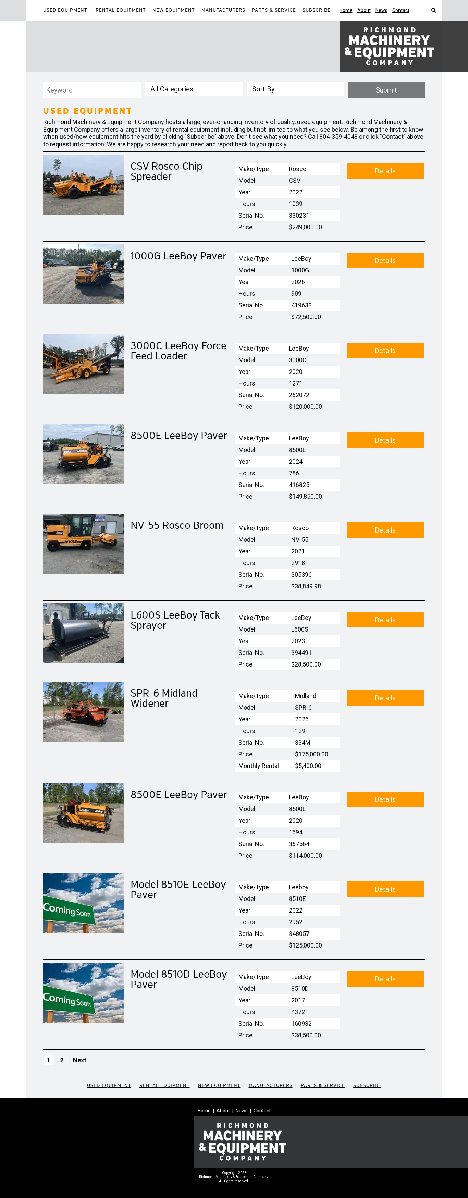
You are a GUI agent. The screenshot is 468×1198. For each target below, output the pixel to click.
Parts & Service (274, 10)
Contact (400, 10)
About (364, 10)
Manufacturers (223, 10)
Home (346, 10)
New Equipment (173, 10)
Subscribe (317, 10)
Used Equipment (65, 10)
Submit (386, 90)
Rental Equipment (121, 10)
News (381, 10)
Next (79, 1060)
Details (385, 171)
